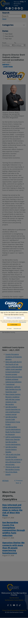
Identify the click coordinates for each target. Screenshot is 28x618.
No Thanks (9, 328)
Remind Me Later (17, 328)
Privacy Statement (22, 322)
